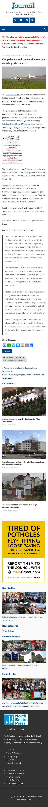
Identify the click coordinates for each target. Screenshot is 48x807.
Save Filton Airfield (13, 95)
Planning (7, 351)
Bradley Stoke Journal (15, 773)
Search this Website (14, 763)
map (19, 192)
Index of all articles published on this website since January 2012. (22, 618)
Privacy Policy (11, 756)
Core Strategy (8, 357)
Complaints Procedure (15, 729)
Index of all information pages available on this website (20, 667)
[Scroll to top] (44, 803)
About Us (10, 750)
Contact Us (10, 760)
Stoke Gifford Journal (14, 783)
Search (16, 47)
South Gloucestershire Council (14, 360)
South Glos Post (12, 780)
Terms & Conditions (14, 753)
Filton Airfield (20, 357)
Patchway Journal (13, 777)
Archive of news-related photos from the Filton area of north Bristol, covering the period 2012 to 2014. (23, 704)
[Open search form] (44, 29)
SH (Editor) (28, 56)
